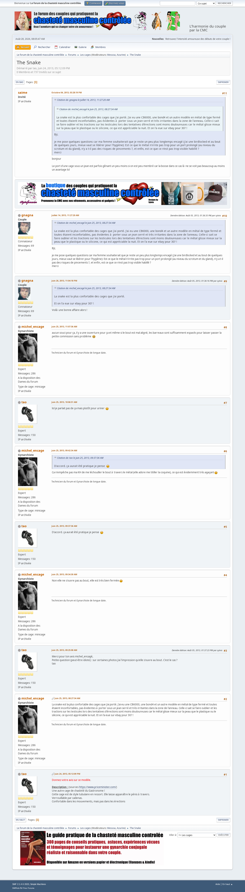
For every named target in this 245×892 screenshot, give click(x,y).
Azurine (121, 54)
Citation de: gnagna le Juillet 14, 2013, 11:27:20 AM (83, 100)
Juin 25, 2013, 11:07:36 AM (64, 326)
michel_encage (32, 326)
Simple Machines (38, 884)
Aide (218, 884)
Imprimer (223, 82)
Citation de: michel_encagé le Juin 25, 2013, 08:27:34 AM (88, 109)
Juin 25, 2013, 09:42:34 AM (64, 450)
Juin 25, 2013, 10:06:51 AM (64, 402)
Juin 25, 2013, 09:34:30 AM (64, 574)
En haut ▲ (227, 884)
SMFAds (16, 888)
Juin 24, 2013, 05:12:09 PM (67, 773)
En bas (19, 82)
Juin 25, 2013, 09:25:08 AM (64, 650)
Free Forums (28, 888)
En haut (20, 819)
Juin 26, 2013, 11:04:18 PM (64, 280)
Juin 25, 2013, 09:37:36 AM (64, 525)
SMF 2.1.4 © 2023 (20, 884)
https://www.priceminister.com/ (97, 787)
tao (24, 402)
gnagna (27, 215)
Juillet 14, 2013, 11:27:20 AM (65, 215)
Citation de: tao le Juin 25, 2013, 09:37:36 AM (80, 457)
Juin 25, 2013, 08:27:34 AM (67, 698)
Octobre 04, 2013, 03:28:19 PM (66, 92)
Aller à (172, 834)
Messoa (111, 54)
